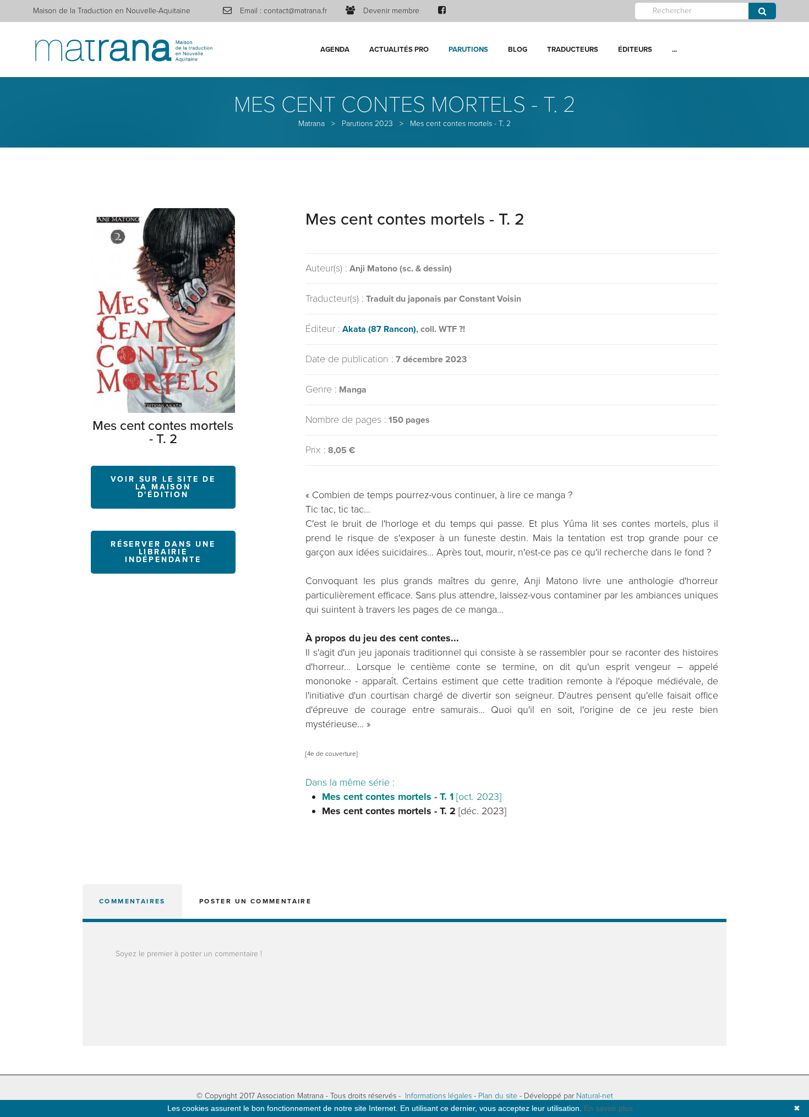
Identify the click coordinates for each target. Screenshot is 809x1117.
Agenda (334, 49)
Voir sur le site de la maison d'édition (163, 487)
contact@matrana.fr (295, 10)
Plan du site (497, 1095)
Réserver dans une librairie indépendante (163, 552)
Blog (517, 49)
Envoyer (762, 11)
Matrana (311, 123)
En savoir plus (608, 1108)
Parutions (468, 49)
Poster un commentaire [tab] (255, 901)
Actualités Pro (399, 49)
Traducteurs (572, 49)
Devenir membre (391, 10)
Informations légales (438, 1095)
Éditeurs (635, 49)
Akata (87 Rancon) (379, 329)
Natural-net (594, 1095)
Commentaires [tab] (132, 901)
